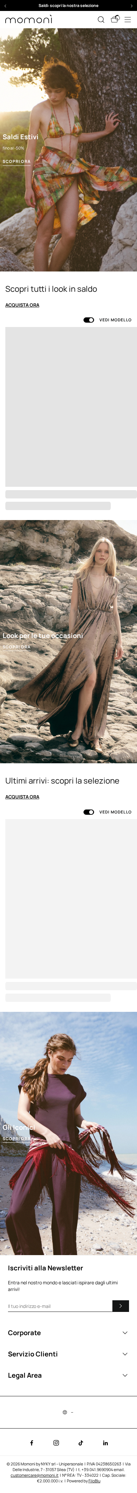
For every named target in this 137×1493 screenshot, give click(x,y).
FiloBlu (94, 1481)
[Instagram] (56, 1443)
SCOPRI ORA (17, 161)
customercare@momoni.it (35, 1475)
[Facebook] (32, 1443)
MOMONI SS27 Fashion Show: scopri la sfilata (68, 5)
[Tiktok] (81, 1443)
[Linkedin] (105, 1443)
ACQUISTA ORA (22, 305)
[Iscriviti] (120, 1306)
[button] (68, 5)
